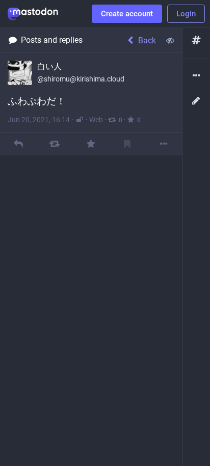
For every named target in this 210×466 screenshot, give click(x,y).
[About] (196, 76)
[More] (164, 144)
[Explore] (196, 40)
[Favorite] (91, 144)
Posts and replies (52, 40)
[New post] (196, 101)
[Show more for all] (170, 40)
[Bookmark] (127, 144)
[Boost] (55, 144)
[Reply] (18, 144)
